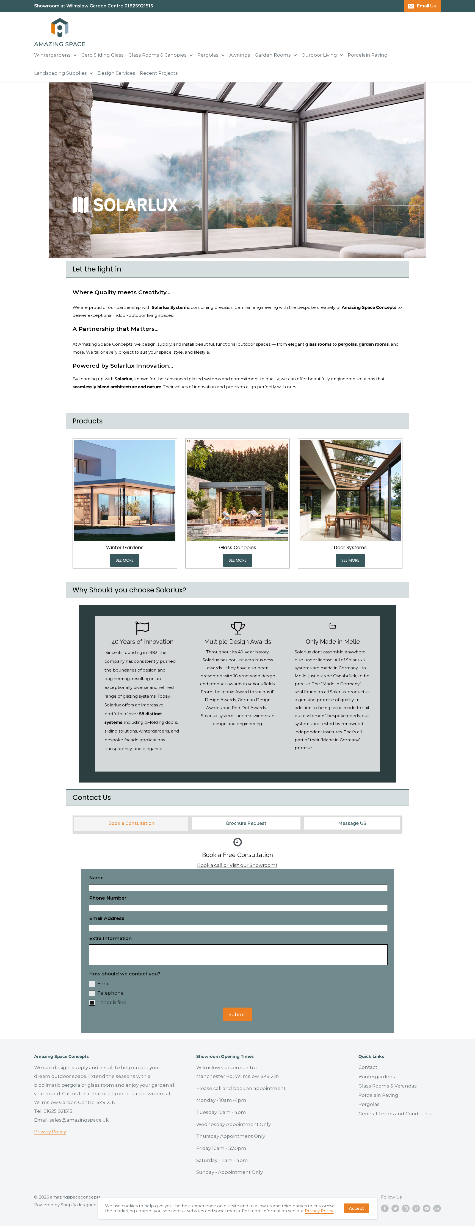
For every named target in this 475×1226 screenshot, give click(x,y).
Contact (367, 1067)
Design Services (116, 73)
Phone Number (107, 898)
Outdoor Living (319, 55)
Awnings (239, 55)
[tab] (131, 823)
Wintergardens (52, 55)
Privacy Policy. (319, 1210)
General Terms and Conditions (394, 1113)
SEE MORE (125, 560)
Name (96, 877)
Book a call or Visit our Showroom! (237, 865)
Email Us (426, 6)
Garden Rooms (273, 55)
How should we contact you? (124, 974)
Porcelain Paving (368, 55)
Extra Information (110, 938)
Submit (237, 1014)
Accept (356, 1208)
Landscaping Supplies (60, 73)
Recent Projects (159, 73)
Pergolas (208, 55)
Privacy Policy (50, 1132)
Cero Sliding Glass (102, 55)
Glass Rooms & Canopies (157, 55)
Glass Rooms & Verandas (387, 1086)
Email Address (107, 918)
